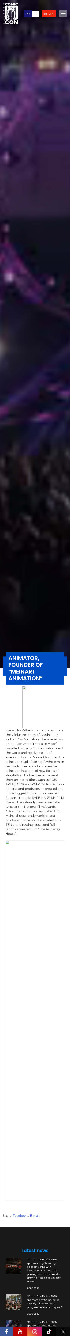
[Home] (10, 13)
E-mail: (35, 1215)
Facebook (20, 1215)
